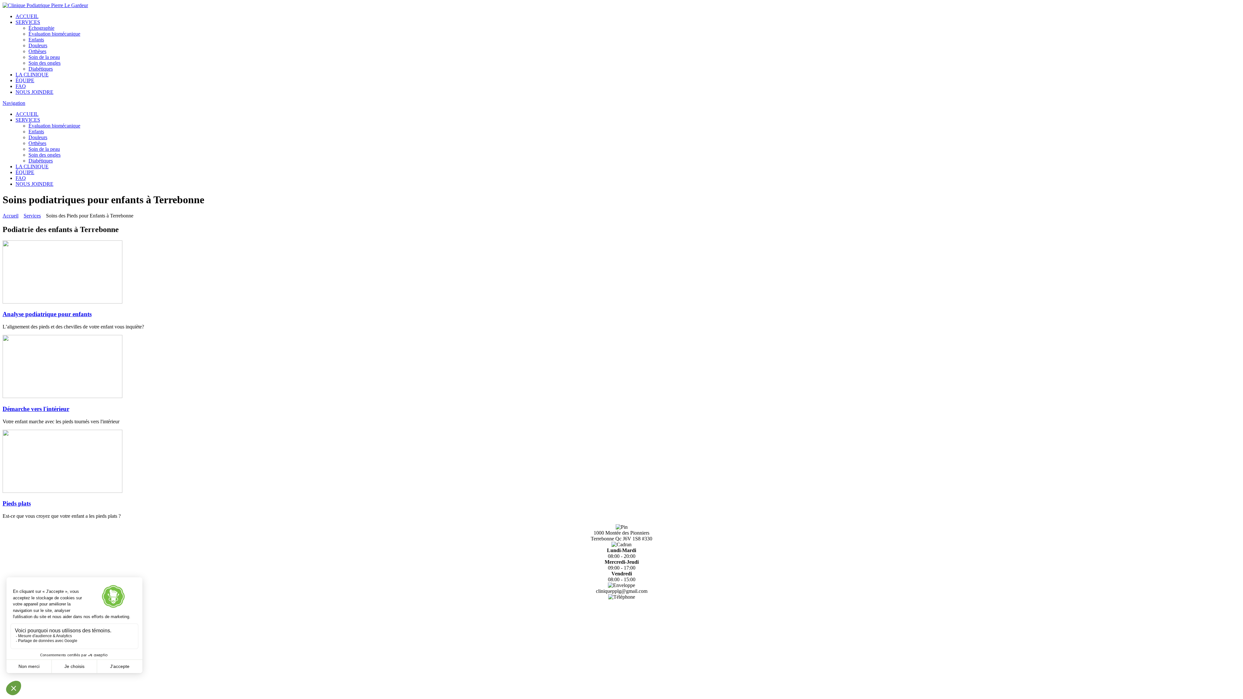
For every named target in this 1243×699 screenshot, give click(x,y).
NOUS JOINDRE (34, 92)
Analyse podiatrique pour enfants (47, 314)
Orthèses (37, 51)
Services (32, 215)
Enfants (36, 39)
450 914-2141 (621, 602)
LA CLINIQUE (32, 74)
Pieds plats (17, 503)
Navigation (14, 103)
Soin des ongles (44, 63)
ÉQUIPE (25, 80)
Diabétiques (40, 69)
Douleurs (37, 45)
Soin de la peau (44, 57)
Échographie (41, 28)
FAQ (21, 86)
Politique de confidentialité (621, 621)
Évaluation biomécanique (54, 34)
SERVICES (28, 22)
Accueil (10, 215)
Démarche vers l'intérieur (36, 408)
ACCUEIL (27, 16)
